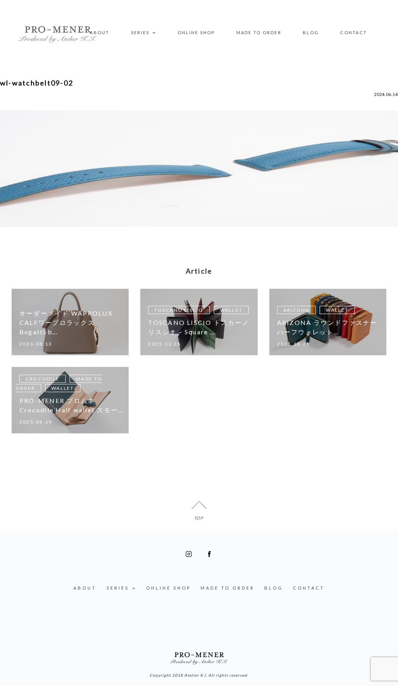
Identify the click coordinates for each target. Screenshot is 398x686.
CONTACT (353, 32)
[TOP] (199, 508)
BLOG (311, 32)
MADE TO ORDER (258, 32)
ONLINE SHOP (196, 32)
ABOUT (99, 32)
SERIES (140, 32)
